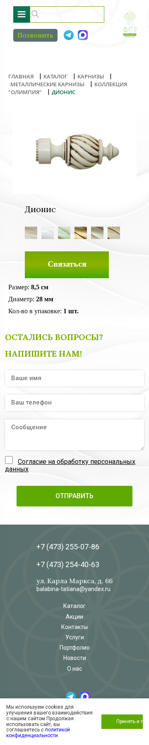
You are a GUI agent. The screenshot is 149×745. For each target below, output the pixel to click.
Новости (74, 658)
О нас (74, 668)
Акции (74, 616)
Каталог (74, 606)
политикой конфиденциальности (38, 732)
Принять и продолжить (129, 721)
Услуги (74, 637)
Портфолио (75, 647)
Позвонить (35, 35)
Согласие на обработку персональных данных (70, 465)
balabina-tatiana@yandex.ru (73, 589)
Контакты (74, 627)
